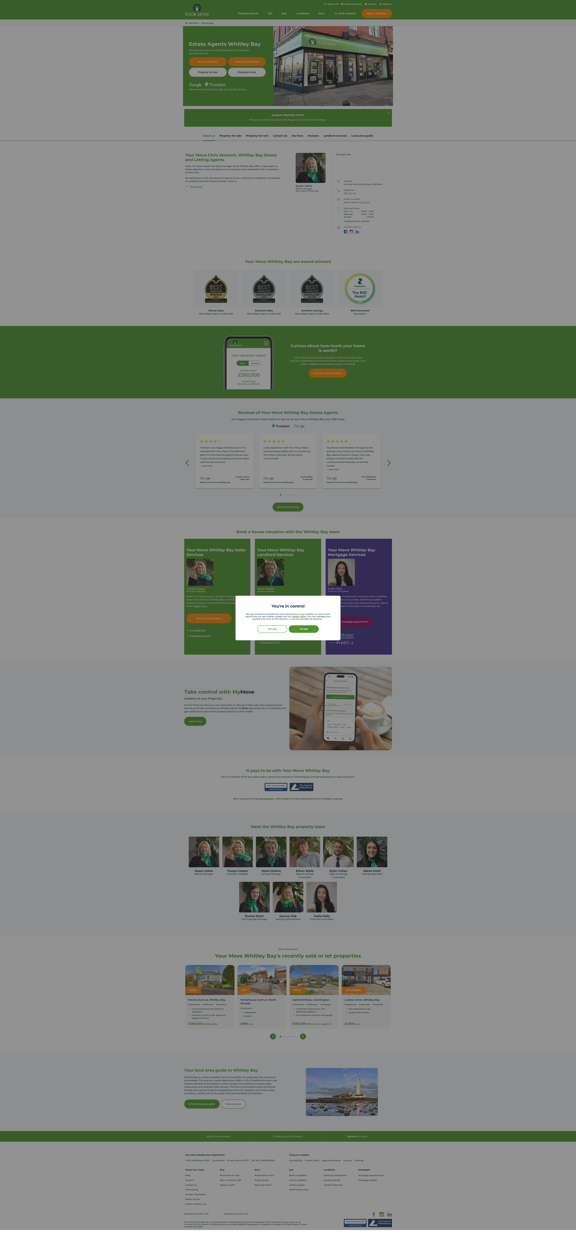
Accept (304, 629)
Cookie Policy (299, 616)
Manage (272, 629)
